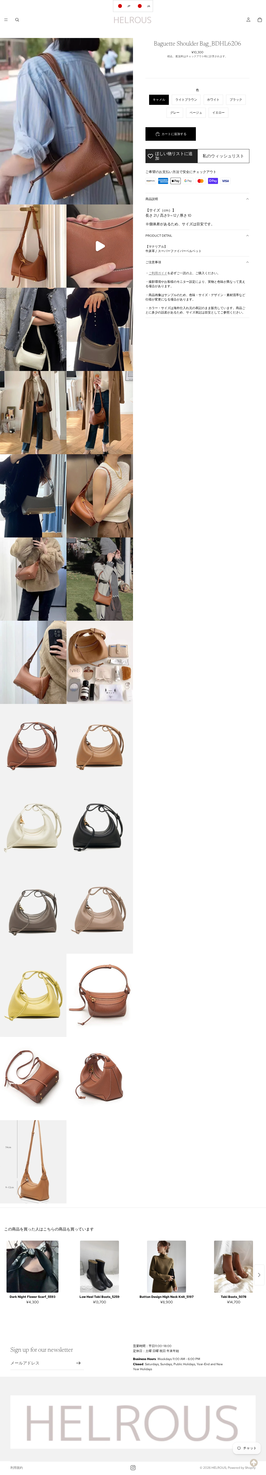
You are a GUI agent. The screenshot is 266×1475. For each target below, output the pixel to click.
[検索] (17, 19)
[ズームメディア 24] (33, 1161)
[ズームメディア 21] (99, 995)
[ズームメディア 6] (33, 412)
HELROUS (218, 1468)
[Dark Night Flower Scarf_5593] (32, 1267)
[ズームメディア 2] (33, 246)
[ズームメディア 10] (33, 579)
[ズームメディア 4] (33, 329)
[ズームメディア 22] (33, 1078)
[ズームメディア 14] (33, 745)
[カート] (259, 19)
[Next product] (259, 1275)
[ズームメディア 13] (99, 662)
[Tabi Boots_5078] (233, 1267)
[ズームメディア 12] (33, 662)
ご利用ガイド (158, 273)
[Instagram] (133, 1468)
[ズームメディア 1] (66, 121)
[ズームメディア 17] (99, 828)
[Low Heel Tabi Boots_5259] (99, 1267)
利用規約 (16, 1468)
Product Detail (158, 236)
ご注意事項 (153, 262)
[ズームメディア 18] (33, 912)
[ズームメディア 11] (99, 579)
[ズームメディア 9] (99, 495)
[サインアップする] (78, 1363)
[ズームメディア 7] (99, 412)
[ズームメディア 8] (33, 495)
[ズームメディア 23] (99, 1078)
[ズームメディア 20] (33, 995)
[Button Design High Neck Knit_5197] (166, 1267)
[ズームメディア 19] (99, 912)
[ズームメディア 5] (99, 329)
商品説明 (151, 199)
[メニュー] (6, 20)
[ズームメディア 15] (99, 745)
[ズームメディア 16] (33, 828)
